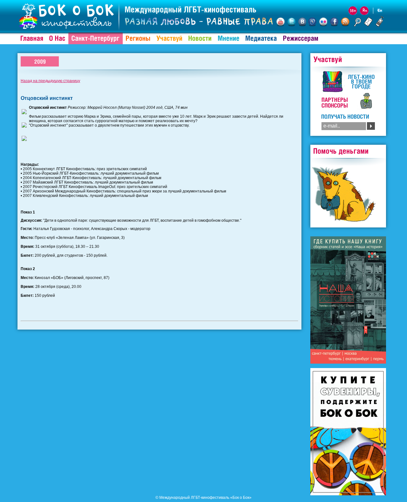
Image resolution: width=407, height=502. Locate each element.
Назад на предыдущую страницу (50, 81)
